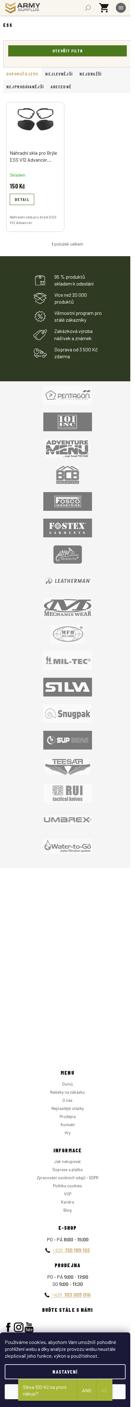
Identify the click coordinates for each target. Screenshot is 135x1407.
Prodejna (68, 1116)
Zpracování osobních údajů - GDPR (68, 1177)
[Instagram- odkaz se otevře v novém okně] (19, 1327)
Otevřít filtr (67, 50)
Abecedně (61, 86)
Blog (67, 1210)
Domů (67, 1084)
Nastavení (65, 1372)
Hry (68, 1132)
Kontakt (68, 1124)
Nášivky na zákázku (67, 1092)
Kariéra (67, 1201)
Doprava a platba (67, 1169)
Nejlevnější (59, 73)
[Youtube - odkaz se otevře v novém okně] (29, 1327)
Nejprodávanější (25, 86)
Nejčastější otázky (67, 1108)
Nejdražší (90, 73)
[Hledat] (88, 8)
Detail (22, 199)
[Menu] (121, 8)
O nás (67, 1100)
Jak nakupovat (67, 1161)
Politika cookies (67, 1185)
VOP (67, 1193)
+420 (71, 1250)
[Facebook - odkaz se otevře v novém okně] (8, 1327)
